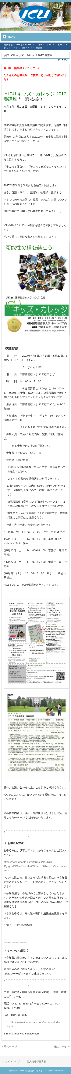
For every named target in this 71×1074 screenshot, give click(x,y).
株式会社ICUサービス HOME (17, 44)
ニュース (60, 44)
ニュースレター (43, 44)
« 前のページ (9, 1046)
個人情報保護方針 (36, 1061)
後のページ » (62, 1046)
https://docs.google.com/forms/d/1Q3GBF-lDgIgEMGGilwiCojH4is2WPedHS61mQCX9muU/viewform (35, 866)
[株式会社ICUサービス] (36, 26)
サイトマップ (12, 1061)
